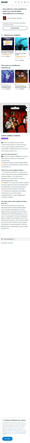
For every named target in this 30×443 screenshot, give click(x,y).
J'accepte (7, 438)
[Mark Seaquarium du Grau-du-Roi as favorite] (26, 39)
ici (9, 167)
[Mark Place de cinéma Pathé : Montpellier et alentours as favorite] (12, 39)
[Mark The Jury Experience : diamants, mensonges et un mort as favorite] (26, 71)
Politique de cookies (11, 429)
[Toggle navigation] (28, 2)
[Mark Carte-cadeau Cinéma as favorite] (27, 109)
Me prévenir (15, 28)
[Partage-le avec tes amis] (27, 105)
